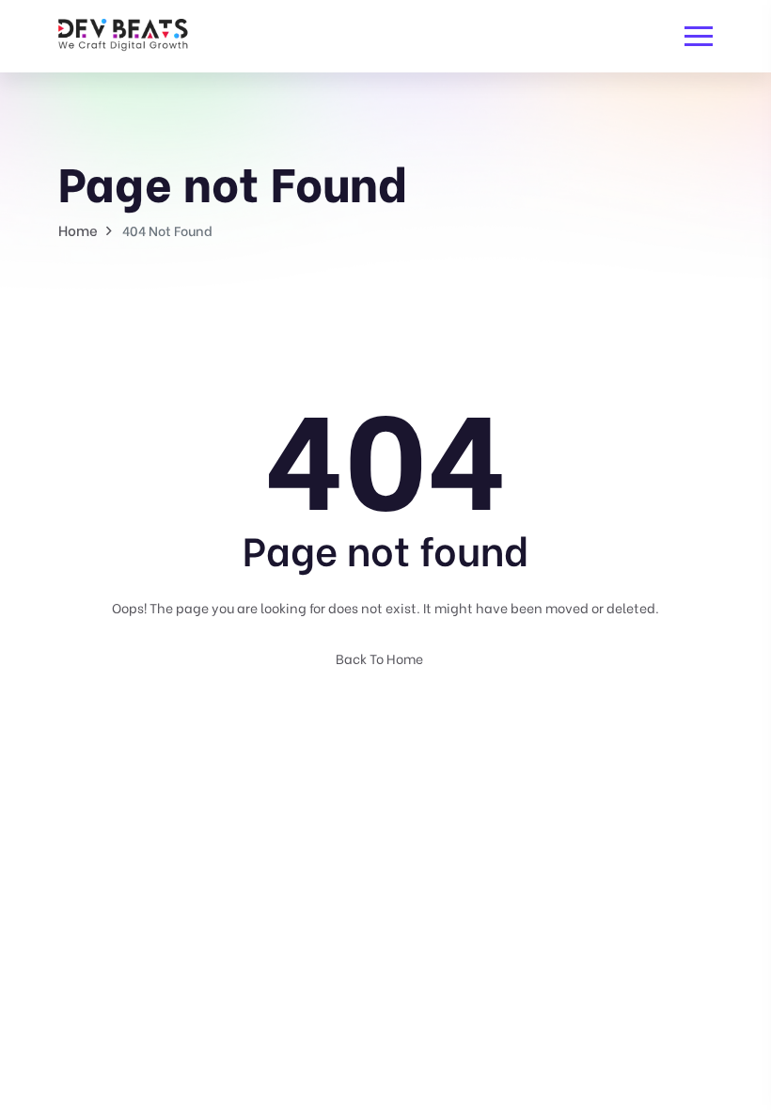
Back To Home (381, 658)
